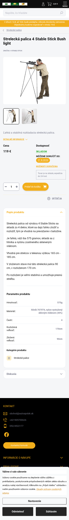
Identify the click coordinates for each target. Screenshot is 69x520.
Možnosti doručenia (47, 166)
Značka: (12, 51)
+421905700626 (18, 420)
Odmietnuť (18, 511)
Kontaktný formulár (19, 445)
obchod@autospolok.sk (21, 413)
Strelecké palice (21, 358)
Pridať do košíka (33, 186)
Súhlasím (51, 511)
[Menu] (65, 4)
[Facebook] (6, 434)
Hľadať (62, 13)
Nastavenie (34, 501)
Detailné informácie (13, 139)
